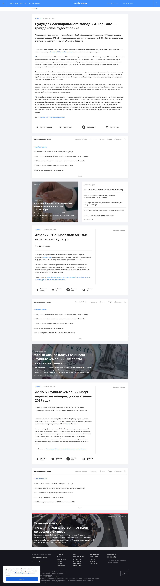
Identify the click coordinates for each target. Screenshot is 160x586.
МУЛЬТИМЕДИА (61, 565)
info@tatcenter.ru (111, 554)
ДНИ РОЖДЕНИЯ (77, 565)
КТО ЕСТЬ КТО (77, 559)
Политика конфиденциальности (40, 561)
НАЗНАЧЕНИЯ (77, 561)
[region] (21, 574)
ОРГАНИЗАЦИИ (77, 563)
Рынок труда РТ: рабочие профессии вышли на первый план (66, 449)
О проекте (60, 554)
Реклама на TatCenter (119, 230)
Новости (38, 18)
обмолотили (47, 257)
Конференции (39, 516)
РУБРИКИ (59, 563)
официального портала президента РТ (52, 117)
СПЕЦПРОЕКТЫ (94, 556)
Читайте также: (40, 147)
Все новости (88, 219)
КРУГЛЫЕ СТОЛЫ (94, 554)
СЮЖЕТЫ (59, 561)
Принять (21, 579)
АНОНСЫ (92, 561)
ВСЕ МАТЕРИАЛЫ (61, 559)
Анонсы (35, 9)
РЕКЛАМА (92, 559)
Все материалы (34, 3)
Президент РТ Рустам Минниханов (61, 52)
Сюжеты (23, 3)
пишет (68, 424)
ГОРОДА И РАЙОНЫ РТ (79, 556)
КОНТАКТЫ (59, 556)
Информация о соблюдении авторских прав (39, 558)
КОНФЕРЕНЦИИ (94, 563)
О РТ (74, 554)
